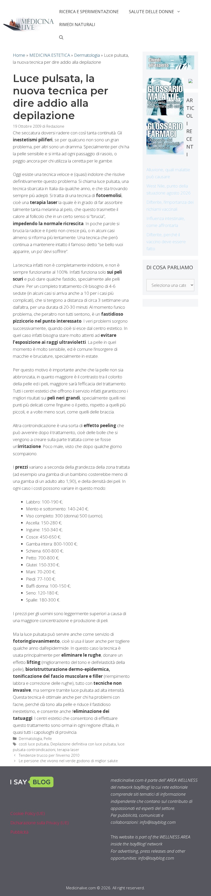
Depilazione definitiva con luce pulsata (83, 744)
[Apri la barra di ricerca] (61, 37)
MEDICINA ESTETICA (49, 55)
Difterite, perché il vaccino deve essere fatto (166, 241)
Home (19, 55)
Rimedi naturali (77, 24)
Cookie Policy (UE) (27, 813)
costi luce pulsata (34, 744)
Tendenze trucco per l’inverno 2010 (49, 755)
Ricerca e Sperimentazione (89, 11)
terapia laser (68, 749)
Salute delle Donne (151, 11)
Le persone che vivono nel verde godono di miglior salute (68, 760)
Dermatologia (87, 55)
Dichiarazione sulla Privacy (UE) (39, 823)
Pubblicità (19, 832)
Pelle (48, 738)
